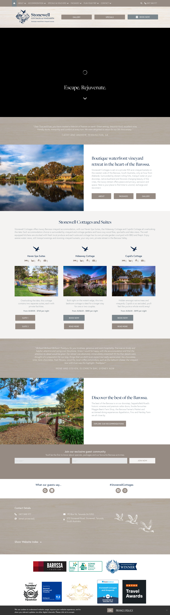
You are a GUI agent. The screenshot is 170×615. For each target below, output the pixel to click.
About (21, 3)
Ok (110, 610)
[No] (166, 610)
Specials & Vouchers (57, 3)
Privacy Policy (124, 610)
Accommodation (35, 3)
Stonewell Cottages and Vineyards (108, 589)
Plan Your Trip (90, 3)
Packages (75, 3)
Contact (105, 3)
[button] (25, 3)
